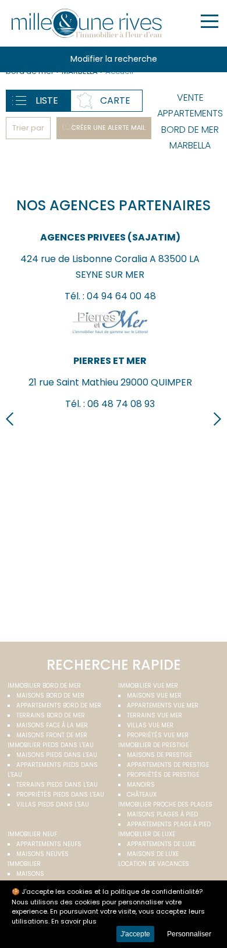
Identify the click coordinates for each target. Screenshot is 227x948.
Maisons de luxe (153, 854)
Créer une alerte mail (108, 127)
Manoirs (141, 784)
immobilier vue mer (148, 685)
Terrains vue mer (154, 715)
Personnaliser (189, 934)
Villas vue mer (150, 725)
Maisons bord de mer (50, 695)
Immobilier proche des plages (165, 804)
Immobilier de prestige (153, 745)
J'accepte (135, 934)
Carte (115, 100)
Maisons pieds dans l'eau (56, 755)
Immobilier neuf (32, 834)
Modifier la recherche (113, 59)
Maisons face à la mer (52, 725)
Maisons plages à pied (162, 814)
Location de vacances (153, 863)
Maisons (30, 873)
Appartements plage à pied (169, 824)
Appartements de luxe (161, 844)
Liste (47, 100)
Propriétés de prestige (163, 774)
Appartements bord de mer (58, 705)
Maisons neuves (42, 854)
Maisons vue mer (154, 695)
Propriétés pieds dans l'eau (60, 794)
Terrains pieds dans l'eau (57, 784)
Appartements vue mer (162, 705)
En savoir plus (74, 921)
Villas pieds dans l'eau (52, 804)
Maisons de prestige (159, 755)
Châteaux (142, 794)
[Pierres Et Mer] (110, 339)
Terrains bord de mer (50, 715)
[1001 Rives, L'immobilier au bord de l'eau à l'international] (87, 23)
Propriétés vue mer (158, 735)
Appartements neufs (48, 844)
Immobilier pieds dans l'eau (51, 745)
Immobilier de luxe (146, 834)
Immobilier (24, 863)
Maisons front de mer (51, 735)
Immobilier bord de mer (44, 685)
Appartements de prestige (168, 764)
